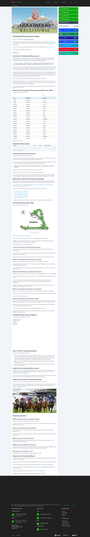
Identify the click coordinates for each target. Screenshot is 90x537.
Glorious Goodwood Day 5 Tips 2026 (21, 197)
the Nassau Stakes (46, 184)
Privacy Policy (64, 512)
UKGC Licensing (65, 524)
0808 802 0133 (14, 528)
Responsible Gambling (66, 525)
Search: (43, 95)
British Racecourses (15, 5)
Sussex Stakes (37, 184)
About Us (63, 511)
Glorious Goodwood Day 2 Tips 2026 (21, 192)
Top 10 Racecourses (35, 470)
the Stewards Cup (26, 186)
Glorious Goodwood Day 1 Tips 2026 (21, 191)
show (18, 52)
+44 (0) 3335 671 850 (44, 529)
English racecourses (49, 64)
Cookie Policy (64, 521)
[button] (41, 98)
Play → (75, 37)
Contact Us (64, 514)
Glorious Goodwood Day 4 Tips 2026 (21, 195)
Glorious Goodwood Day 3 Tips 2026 (21, 194)
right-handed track (21, 235)
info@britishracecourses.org (45, 514)
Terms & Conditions (65, 522)
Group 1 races (21, 184)
